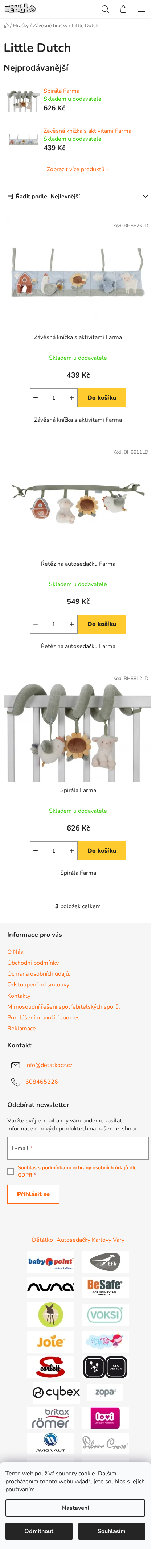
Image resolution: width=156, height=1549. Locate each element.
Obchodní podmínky (33, 963)
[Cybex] (56, 1392)
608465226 (41, 1082)
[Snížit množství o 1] (35, 398)
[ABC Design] (105, 1367)
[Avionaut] (50, 1443)
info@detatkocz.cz (48, 1065)
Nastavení (75, 1508)
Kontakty (18, 996)
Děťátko (42, 1240)
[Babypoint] (50, 1262)
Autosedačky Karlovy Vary (90, 1240)
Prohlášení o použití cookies (43, 1018)
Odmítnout (38, 1531)
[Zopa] (105, 1392)
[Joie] (50, 1342)
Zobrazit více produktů (75, 169)
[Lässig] (50, 1314)
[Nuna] (50, 1287)
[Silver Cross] (105, 1443)
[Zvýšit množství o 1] (71, 398)
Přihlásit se (33, 1194)
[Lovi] (105, 1418)
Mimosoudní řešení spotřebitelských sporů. (63, 1007)
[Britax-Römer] (50, 1418)
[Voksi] (105, 1314)
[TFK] (105, 1262)
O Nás (15, 952)
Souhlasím (112, 1531)
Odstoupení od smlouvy (38, 985)
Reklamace (21, 1029)
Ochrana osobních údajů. (38, 974)
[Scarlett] (50, 1367)
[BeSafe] (105, 1287)
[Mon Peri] (105, 1342)
